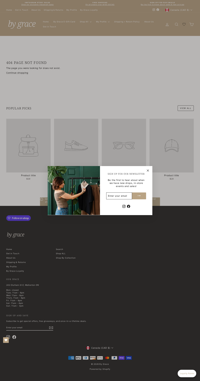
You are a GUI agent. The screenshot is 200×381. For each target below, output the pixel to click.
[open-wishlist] (6, 340)
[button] (187, 373)
